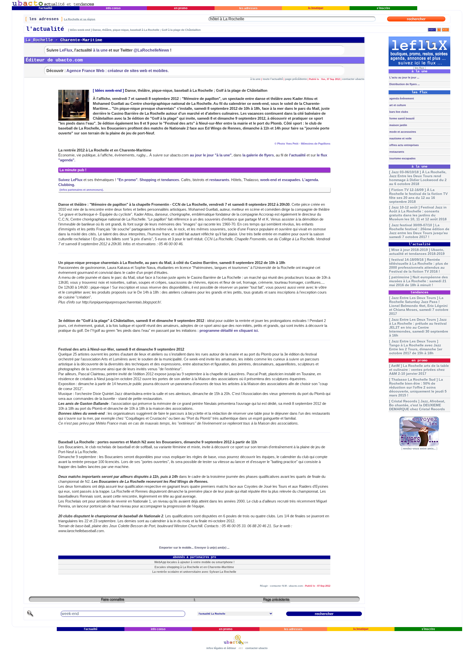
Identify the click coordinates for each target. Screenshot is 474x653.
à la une (100, 50)
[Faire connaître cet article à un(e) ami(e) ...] (112, 601)
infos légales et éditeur (221, 648)
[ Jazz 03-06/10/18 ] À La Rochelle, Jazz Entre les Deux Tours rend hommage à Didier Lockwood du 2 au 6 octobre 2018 (418, 178)
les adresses (248, 8)
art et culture (397, 105)
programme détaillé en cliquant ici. (229, 331)
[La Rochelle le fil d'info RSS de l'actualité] (445, 29)
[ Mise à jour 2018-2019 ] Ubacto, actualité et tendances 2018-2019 (417, 252)
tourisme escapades (402, 158)
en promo (180, 8)
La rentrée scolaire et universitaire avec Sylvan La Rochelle (194, 571)
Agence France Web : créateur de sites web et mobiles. (117, 70)
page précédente (296, 78)
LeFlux (65, 50)
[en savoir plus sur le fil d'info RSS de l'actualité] (439, 29)
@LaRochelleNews (151, 50)
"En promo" (127, 180)
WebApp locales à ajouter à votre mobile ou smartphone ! (194, 562)
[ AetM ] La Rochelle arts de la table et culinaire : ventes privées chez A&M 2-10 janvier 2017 (419, 369)
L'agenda (310, 180)
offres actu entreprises (404, 145)
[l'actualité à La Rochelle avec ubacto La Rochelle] (53, 5)
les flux (419, 67)
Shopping (147, 180)
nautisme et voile (400, 138)
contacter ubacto (353, 78)
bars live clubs (398, 111)
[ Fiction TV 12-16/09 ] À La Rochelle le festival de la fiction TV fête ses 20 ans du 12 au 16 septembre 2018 (418, 196)
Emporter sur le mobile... (176, 547)
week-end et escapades (280, 180)
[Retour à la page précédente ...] (276, 601)
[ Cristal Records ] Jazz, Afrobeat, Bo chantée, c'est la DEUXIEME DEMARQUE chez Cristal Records (417, 405)
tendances (170, 180)
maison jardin (398, 125)
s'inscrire (383, 8)
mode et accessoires (402, 131)
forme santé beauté (402, 118)
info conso (113, 8)
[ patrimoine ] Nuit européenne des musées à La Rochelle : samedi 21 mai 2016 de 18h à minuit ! (418, 281)
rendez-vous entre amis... (419, 448)
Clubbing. (66, 185)
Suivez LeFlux (70, 180)
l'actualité (45, 8)
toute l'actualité (273, 78)
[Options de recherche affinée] (30, 616)
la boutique (315, 8)
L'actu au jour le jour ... (404, 77)
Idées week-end (108, 91)
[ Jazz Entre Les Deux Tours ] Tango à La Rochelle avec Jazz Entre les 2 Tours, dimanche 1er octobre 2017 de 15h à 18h (415, 347)
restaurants (219, 180)
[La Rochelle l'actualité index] (432, 29)
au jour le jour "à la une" (211, 155)
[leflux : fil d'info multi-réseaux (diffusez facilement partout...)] (419, 65)
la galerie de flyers (258, 155)
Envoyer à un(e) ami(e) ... (212, 547)
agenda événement (401, 98)
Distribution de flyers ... (404, 84)
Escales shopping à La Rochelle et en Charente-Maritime (194, 567)
